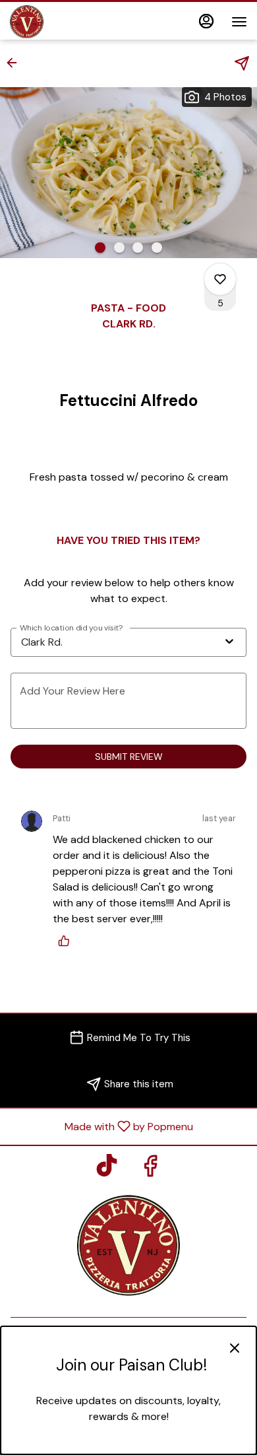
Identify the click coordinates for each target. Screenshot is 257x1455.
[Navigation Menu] (239, 22)
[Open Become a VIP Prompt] (128, 1443)
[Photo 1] (100, 247)
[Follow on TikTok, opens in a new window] (107, 1169)
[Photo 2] (119, 247)
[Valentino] (128, 1244)
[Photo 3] (137, 247)
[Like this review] (67, 940)
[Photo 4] (157, 247)
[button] (16, 62)
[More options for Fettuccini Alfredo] (220, 279)
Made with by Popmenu (101, 1126)
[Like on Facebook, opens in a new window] (150, 1169)
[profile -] (206, 21)
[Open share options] (242, 63)
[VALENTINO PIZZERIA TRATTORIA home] (69, 21)
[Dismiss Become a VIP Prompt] (234, 1348)
